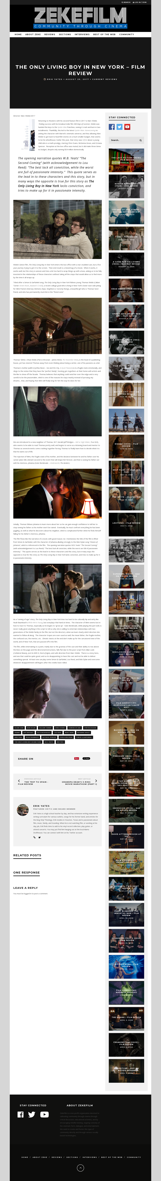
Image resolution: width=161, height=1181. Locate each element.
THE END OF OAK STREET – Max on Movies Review (126, 211)
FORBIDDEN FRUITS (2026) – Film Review (126, 939)
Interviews (82, 34)
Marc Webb (69, 732)
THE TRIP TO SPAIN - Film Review (33, 783)
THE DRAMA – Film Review (126, 1017)
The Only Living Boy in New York (28, 742)
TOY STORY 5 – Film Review (126, 601)
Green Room (24, 285)
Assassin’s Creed (36, 285)
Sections (65, 34)
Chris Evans (60, 728)
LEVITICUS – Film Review (126, 523)
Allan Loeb (19, 728)
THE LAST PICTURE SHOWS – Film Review (126, 159)
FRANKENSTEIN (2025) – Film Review (126, 1043)
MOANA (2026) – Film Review (126, 445)
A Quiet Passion (66, 368)
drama (17, 732)
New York (18, 737)
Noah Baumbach (32, 737)
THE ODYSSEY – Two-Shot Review (126, 419)
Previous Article (32, 779)
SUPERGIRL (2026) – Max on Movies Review (126, 575)
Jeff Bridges (28, 732)
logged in (27, 893)
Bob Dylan (31, 728)
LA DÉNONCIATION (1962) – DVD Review (126, 341)
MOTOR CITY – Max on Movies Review (126, 393)
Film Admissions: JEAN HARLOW (126, 367)
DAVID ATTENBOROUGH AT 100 (126, 835)
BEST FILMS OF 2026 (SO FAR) (126, 471)
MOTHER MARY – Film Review (126, 965)
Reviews (49, 34)
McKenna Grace (83, 732)
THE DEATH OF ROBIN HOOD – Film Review (126, 627)
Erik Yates (55, 79)
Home (18, 34)
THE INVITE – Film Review (126, 497)
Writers (60, 742)
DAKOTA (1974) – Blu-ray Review (126, 679)
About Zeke (33, 34)
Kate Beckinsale (43, 732)
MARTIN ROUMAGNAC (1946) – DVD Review (126, 185)
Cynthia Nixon (90, 728)
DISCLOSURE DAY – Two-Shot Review (126, 653)
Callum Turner (45, 728)
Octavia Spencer (49, 737)
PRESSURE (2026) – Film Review (126, 757)
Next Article (84, 779)
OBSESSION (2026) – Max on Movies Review (126, 809)
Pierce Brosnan (66, 737)
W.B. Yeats (49, 742)
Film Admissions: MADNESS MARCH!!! (126, 991)
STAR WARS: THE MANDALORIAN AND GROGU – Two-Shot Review (126, 783)
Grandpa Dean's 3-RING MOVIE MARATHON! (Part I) (79, 783)
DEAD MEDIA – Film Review (126, 289)
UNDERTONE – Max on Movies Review (126, 1069)
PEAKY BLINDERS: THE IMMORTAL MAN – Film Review (126, 913)
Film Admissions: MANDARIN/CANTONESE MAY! (126, 705)
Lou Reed (57, 732)
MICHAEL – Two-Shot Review (126, 887)
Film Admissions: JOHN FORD (126, 549)
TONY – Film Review (126, 237)
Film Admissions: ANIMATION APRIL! (126, 861)
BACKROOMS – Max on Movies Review (126, 731)
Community (126, 34)
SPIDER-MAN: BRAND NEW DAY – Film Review (126, 315)
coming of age (75, 728)
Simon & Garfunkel (84, 737)
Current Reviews (105, 79)
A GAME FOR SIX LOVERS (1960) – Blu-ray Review (126, 263)
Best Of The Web (104, 34)
